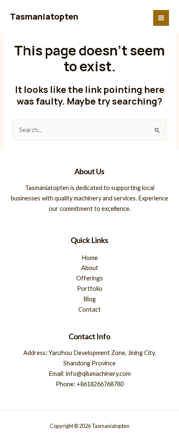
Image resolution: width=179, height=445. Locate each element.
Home (90, 257)
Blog (89, 298)
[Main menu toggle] (161, 18)
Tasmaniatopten (44, 16)
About (89, 267)
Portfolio (89, 288)
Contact (89, 309)
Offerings (89, 278)
